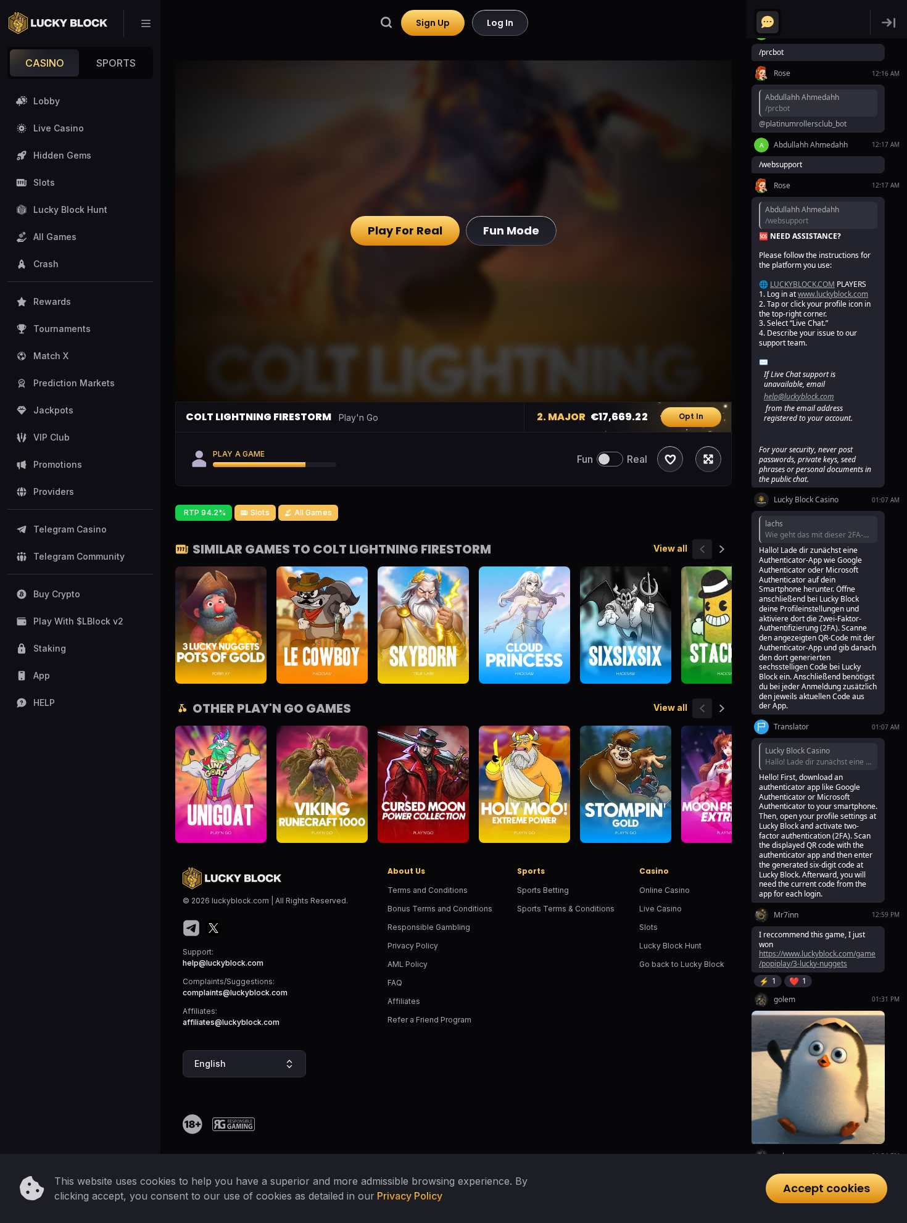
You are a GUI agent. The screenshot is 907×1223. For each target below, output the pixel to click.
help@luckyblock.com (223, 963)
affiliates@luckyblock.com (231, 1022)
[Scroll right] (722, 549)
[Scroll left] (702, 549)
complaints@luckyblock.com (235, 992)
